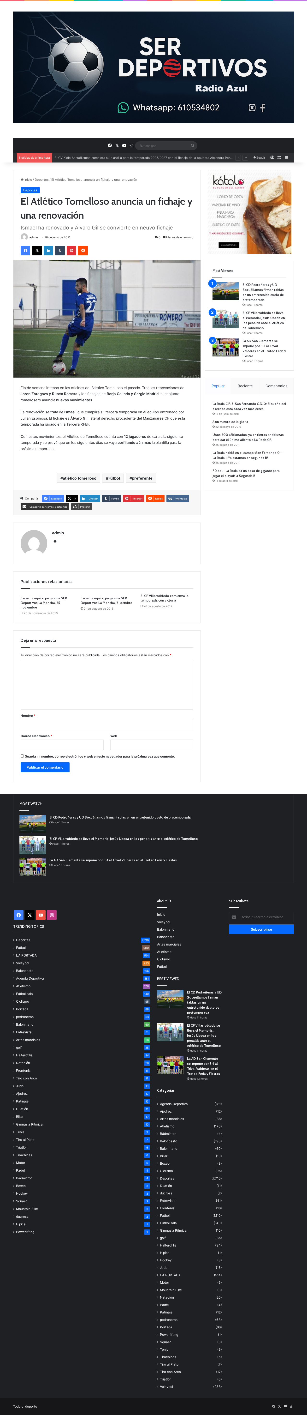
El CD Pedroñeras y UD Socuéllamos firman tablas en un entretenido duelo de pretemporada (120, 817)
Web (113, 736)
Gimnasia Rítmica (29, 1124)
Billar (20, 1117)
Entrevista (24, 1032)
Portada (22, 1009)
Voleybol (22, 963)
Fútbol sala (24, 994)
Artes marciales (28, 1040)
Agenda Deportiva (30, 978)
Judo (20, 1086)
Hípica (21, 1224)
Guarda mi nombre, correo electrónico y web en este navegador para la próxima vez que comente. (100, 756)
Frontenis (23, 1070)
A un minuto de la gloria (230, 422)
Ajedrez (22, 1094)
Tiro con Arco (26, 1078)
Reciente (245, 386)
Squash (22, 1201)
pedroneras (25, 1017)
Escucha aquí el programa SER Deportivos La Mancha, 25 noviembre (44, 602)
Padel (20, 1170)
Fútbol (114, 478)
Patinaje (22, 1101)
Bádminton (24, 1178)
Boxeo (21, 1186)
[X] (37, 250)
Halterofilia (24, 1055)
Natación (23, 1063)
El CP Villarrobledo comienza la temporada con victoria (165, 598)
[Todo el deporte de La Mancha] (153, 67)
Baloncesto (24, 971)
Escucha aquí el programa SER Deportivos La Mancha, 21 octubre (106, 600)
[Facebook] (25, 250)
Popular (218, 386)
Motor (20, 1163)
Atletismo (23, 986)
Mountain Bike (27, 1209)
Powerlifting (25, 1232)
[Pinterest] (71, 250)
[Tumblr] (60, 250)
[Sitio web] (55, 541)
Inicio (28, 179)
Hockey (22, 1193)
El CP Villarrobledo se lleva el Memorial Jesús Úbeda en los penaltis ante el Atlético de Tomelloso (123, 839)
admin (33, 237)
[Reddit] (83, 250)
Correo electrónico (36, 736)
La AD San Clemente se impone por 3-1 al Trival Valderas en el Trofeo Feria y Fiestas (113, 860)
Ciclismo (22, 1001)
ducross (22, 1216)
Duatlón (22, 1109)
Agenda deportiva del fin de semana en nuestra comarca (97, 158)
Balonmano (24, 1024)
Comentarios (276, 386)
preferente (142, 478)
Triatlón (22, 1147)
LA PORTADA (26, 955)
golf (19, 1047)
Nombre (28, 715)
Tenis (20, 1132)
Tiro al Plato (25, 1140)
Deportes (42, 179)
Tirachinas (24, 1155)
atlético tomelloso (79, 478)
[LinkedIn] (48, 250)
